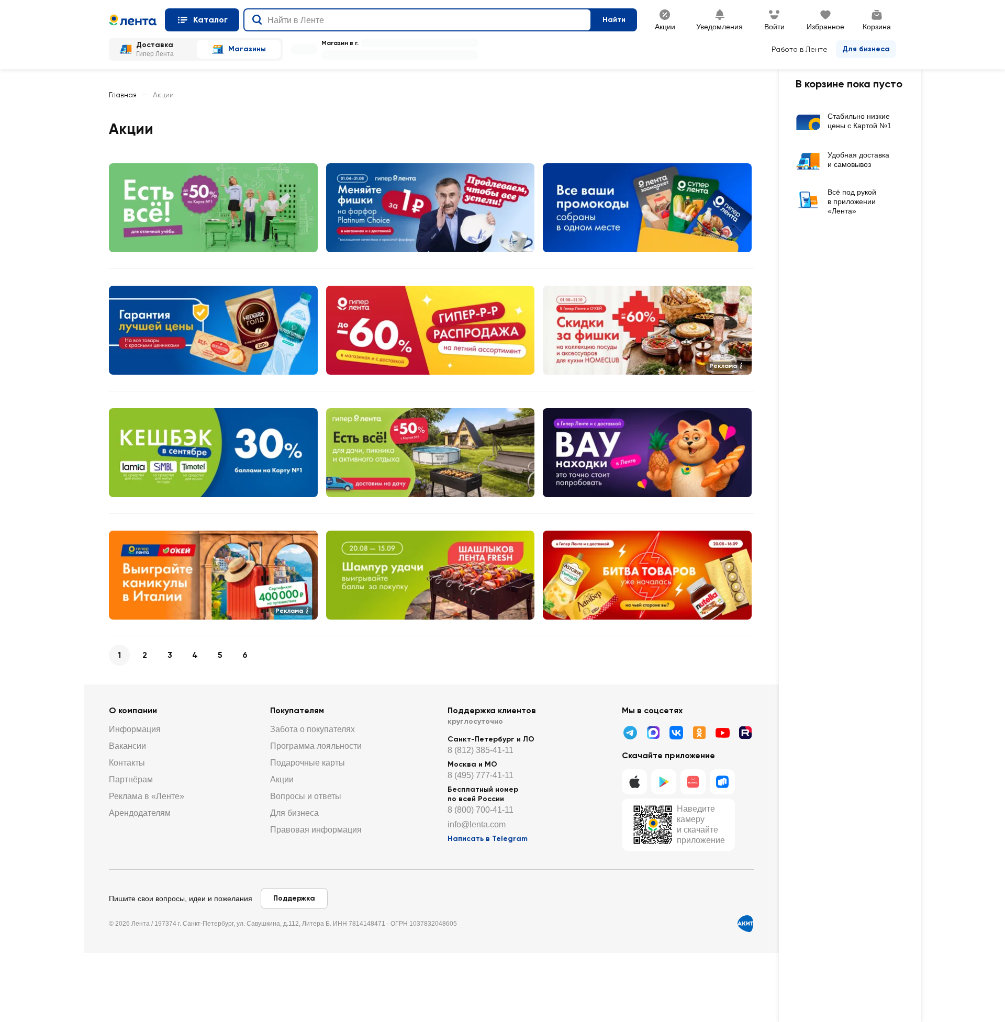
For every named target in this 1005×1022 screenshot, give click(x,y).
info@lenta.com (477, 824)
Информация (135, 729)
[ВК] (676, 732)
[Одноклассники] (699, 732)
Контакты (127, 762)
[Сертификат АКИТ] (745, 923)
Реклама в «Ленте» (146, 796)
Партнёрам (131, 779)
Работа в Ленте (800, 49)
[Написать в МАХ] (653, 732)
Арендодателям (140, 812)
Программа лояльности (316, 746)
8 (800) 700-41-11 (480, 809)
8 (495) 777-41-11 (480, 775)
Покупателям (297, 710)
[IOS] (634, 781)
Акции (282, 779)
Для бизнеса (866, 48)
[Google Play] (663, 781)
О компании (133, 710)
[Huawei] (693, 781)
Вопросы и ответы (305, 796)
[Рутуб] (745, 732)
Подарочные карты (307, 762)
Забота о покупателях (312, 729)
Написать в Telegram (488, 838)
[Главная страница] (133, 20)
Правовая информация (316, 829)
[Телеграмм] (630, 732)
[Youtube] (722, 732)
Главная (123, 95)
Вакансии (127, 746)
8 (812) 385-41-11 (480, 750)
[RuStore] (722, 781)
